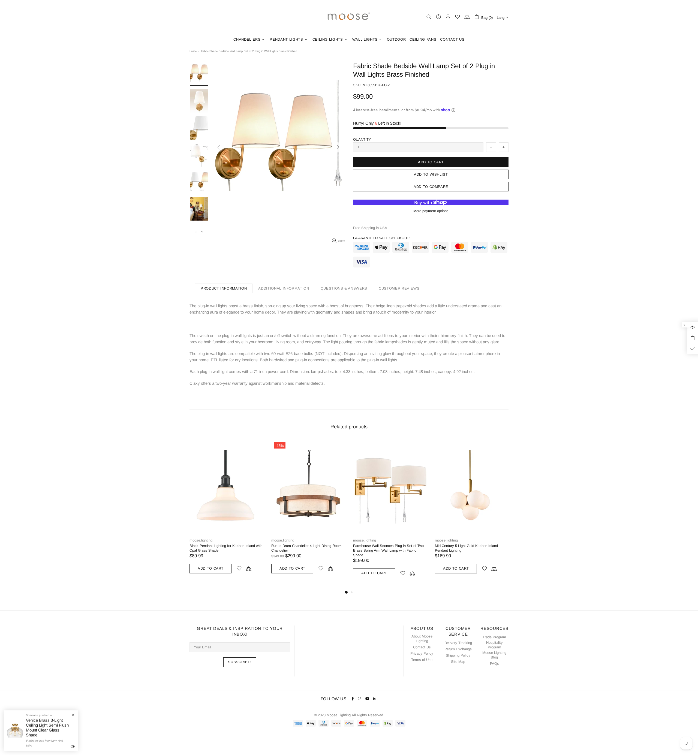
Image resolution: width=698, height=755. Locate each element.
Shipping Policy (458, 655)
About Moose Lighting (421, 638)
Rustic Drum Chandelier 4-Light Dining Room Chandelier (306, 548)
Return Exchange (458, 649)
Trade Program (494, 637)
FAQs (494, 663)
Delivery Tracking (458, 643)
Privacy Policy (421, 653)
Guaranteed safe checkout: (381, 238)
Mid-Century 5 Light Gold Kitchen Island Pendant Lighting (466, 548)
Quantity (362, 139)
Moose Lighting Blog (494, 655)
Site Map (458, 662)
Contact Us (422, 647)
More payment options (431, 211)
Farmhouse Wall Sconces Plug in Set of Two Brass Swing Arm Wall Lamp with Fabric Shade (388, 550)
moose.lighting (349, 17)
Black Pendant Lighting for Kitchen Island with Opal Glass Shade (225, 548)
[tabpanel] (226, 512)
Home (193, 51)
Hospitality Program (494, 644)
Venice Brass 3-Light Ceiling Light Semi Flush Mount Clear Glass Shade (47, 727)
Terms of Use (421, 660)
